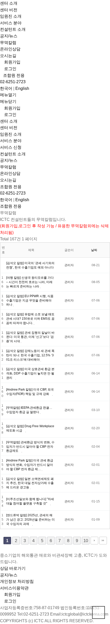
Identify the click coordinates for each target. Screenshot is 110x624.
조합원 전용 (14, 75)
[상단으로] (98, 612)
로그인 (9, 69)
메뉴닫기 (8, 101)
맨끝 (103, 540)
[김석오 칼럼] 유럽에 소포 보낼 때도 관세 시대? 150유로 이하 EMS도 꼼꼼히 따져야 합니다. (30, 319)
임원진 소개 (10, 16)
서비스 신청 (10, 147)
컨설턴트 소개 (13, 29)
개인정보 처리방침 (17, 581)
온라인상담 (10, 49)
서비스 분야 (10, 23)
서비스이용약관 (14, 588)
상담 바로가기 (13, 568)
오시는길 (8, 55)
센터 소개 (8, 3)
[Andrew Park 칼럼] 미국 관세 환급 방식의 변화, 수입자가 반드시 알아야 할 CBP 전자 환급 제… (29, 465)
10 (85, 540)
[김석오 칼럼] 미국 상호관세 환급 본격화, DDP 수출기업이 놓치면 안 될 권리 (30, 373)
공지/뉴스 (8, 36)
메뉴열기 (8, 95)
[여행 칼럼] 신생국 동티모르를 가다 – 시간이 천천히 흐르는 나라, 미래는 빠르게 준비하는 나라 (30, 282)
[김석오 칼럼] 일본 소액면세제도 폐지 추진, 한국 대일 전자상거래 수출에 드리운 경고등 (30, 483)
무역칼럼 (8, 42)
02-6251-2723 (13, 82)
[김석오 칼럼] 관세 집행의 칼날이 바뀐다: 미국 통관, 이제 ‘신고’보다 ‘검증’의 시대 (30, 337)
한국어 (6, 88)
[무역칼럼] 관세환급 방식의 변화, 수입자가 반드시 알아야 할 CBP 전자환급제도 (30, 446)
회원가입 (11, 62)
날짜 (94, 250)
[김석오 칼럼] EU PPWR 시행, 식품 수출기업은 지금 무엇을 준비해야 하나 (29, 300)
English (22, 88)
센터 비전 (8, 10)
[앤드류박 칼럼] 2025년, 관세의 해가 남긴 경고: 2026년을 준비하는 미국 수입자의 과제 (30, 519)
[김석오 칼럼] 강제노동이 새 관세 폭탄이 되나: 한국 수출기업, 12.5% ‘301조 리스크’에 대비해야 (30, 355)
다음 (94, 540)
